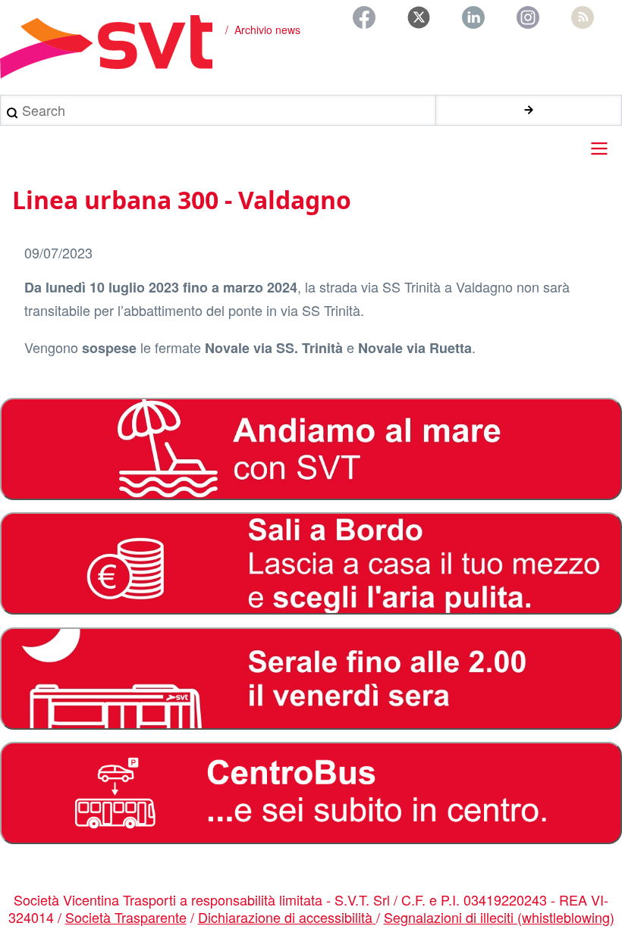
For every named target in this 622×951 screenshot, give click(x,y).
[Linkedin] (473, 17)
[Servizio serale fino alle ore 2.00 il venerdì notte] (311, 678)
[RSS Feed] (582, 17)
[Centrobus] (311, 793)
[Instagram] (528, 17)
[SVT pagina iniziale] (106, 47)
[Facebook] (364, 17)
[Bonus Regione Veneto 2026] (311, 563)
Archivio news (267, 29)
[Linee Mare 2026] (311, 449)
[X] (418, 17)
